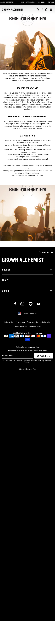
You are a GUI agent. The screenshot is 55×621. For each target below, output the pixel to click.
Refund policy (8, 322)
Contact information (20, 326)
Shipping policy (46, 322)
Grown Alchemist (26, 369)
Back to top (47, 253)
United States (28, 314)
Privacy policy (20, 322)
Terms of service (32, 322)
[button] (37, 10)
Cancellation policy (35, 326)
